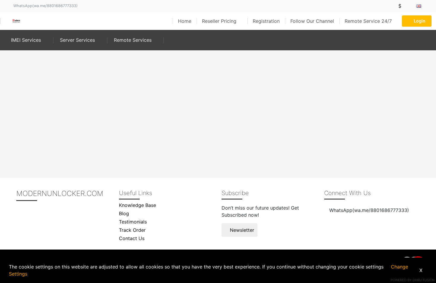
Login (419, 20)
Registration (266, 21)
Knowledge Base (137, 205)
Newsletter (241, 230)
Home (184, 21)
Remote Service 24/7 (368, 21)
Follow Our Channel (312, 21)
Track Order (132, 230)
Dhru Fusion (424, 280)
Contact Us (131, 238)
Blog (124, 213)
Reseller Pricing (220, 21)
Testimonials (133, 222)
